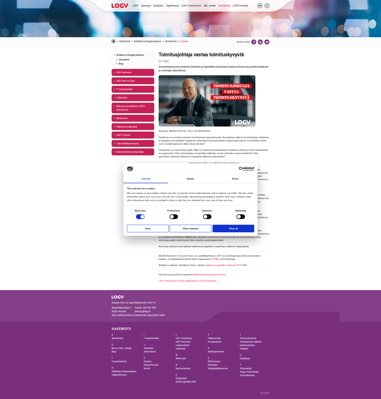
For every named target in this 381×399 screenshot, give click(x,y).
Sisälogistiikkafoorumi (218, 368)
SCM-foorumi (214, 361)
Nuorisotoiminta (183, 368)
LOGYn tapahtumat (187, 280)
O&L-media (209, 5)
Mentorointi (122, 118)
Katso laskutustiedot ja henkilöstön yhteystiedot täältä (138, 315)
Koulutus (158, 5)
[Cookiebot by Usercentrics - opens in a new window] (241, 169)
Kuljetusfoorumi (151, 364)
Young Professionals (249, 371)
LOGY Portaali (240, 5)
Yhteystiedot (246, 368)
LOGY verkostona (167, 280)
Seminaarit (213, 364)
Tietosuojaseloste (248, 338)
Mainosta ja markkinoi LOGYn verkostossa (130, 108)
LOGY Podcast (123, 134)
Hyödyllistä (224, 5)
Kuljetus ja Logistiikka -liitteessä (220, 265)
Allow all (233, 228)
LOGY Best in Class (125, 80)
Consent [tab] (145, 178)
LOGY (135, 5)
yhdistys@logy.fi (142, 311)
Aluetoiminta (117, 338)
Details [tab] (190, 178)
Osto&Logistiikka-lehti (186, 381)
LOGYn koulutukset (207, 280)
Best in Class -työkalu (121, 348)
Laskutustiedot (182, 345)
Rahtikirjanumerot (216, 351)
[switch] (174, 216)
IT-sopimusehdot (124, 89)
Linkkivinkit (121, 97)
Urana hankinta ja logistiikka (130, 151)
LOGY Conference (191, 5)
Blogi (121, 63)
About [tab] (235, 178)
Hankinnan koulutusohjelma (124, 371)
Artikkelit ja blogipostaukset (147, 41)
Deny (147, 228)
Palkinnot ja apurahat (126, 126)
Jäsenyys (146, 5)
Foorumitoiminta (119, 361)
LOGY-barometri (124, 72)
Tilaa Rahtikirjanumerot (127, 143)
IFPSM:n (216, 259)
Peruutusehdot (214, 341)
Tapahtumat (172, 5)
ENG (259, 6)
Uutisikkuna (245, 358)
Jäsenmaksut (150, 351)
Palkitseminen (214, 338)
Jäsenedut (148, 348)
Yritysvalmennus (247, 375)
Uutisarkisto (171, 41)
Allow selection (191, 228)
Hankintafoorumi (119, 374)
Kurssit (147, 368)
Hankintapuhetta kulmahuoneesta (209, 274)
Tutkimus (244, 348)
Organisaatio (181, 378)
